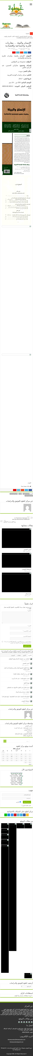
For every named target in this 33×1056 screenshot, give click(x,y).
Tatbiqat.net (17, 1049)
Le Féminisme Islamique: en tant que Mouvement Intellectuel (20, 518)
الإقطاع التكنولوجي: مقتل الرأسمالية (23, 733)
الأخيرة (29, 655)
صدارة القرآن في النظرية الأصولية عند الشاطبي (18, 687)
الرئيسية (30, 36)
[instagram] (12, 815)
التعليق (29, 610)
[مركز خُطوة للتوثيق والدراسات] (16, 9)
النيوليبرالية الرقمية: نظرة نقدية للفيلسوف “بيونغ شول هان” (15, 696)
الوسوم (13, 655)
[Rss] (27, 815)
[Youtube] (15, 815)
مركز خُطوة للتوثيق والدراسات (24, 48)
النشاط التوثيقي (23, 36)
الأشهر (24, 655)
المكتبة (17, 36)
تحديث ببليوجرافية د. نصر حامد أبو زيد (20, 678)
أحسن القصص (27, 549)
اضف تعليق (22, 49)
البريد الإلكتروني (27, 631)
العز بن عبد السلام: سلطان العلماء (21, 674)
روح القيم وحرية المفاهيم (10, 521)
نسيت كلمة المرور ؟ (26, 805)
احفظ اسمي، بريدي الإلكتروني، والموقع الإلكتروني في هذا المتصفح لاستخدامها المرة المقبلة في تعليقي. (17, 642)
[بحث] (4, 741)
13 (11, 756)
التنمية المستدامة (14, 493)
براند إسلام (28, 593)
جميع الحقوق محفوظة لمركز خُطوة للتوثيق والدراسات (19, 1048)
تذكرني (18, 802)
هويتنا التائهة (26, 683)
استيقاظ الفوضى (26, 569)
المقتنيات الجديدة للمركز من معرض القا (20, 33)
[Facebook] (24, 815)
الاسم (29, 625)
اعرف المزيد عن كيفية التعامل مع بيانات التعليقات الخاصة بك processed (17, 651)
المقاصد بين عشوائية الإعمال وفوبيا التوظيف (19, 659)
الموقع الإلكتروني (27, 636)
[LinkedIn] (18, 815)
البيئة (20, 493)
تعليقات (19, 655)
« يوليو (30, 764)
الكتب (13, 36)
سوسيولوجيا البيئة (29, 495)
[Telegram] (8, 815)
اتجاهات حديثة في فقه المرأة (22, 692)
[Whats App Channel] (5, 815)
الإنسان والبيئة (26, 493)
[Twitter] (21, 815)
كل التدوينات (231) (27, 735)
